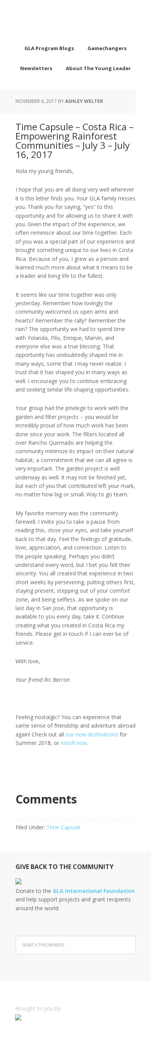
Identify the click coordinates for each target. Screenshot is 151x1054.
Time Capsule (63, 827)
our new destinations (91, 734)
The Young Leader (75, 19)
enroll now (74, 742)
